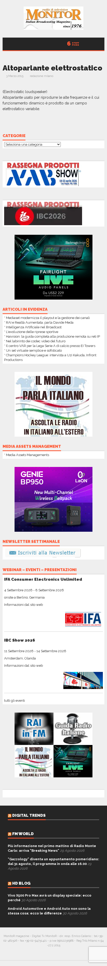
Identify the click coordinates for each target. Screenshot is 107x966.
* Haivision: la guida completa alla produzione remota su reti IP (52, 336)
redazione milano (41, 76)
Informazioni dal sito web (23, 605)
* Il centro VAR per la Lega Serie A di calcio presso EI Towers (49, 346)
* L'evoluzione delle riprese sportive (31, 332)
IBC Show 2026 (19, 640)
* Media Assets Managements (26, 455)
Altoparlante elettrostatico (52, 68)
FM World (23, 834)
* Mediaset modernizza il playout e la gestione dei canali (47, 318)
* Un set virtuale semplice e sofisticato (33, 350)
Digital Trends (29, 815)
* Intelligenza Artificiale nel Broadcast (33, 327)
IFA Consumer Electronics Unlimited (43, 579)
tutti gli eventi (14, 700)
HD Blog (21, 883)
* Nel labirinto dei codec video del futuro (34, 341)
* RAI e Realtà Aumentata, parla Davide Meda (38, 322)
